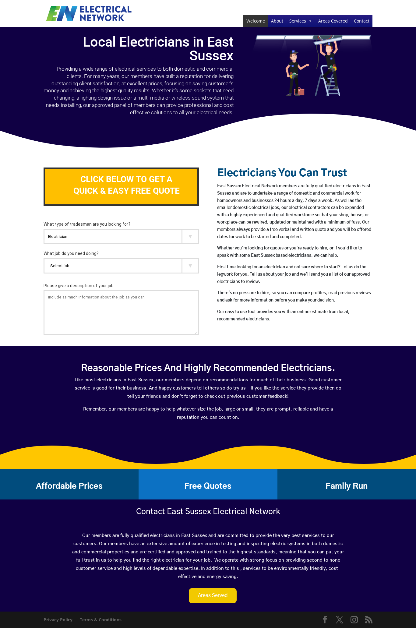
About (277, 21)
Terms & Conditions (101, 620)
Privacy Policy (58, 620)
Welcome (255, 21)
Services (297, 21)
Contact (361, 21)
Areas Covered (333, 21)
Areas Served (212, 595)
